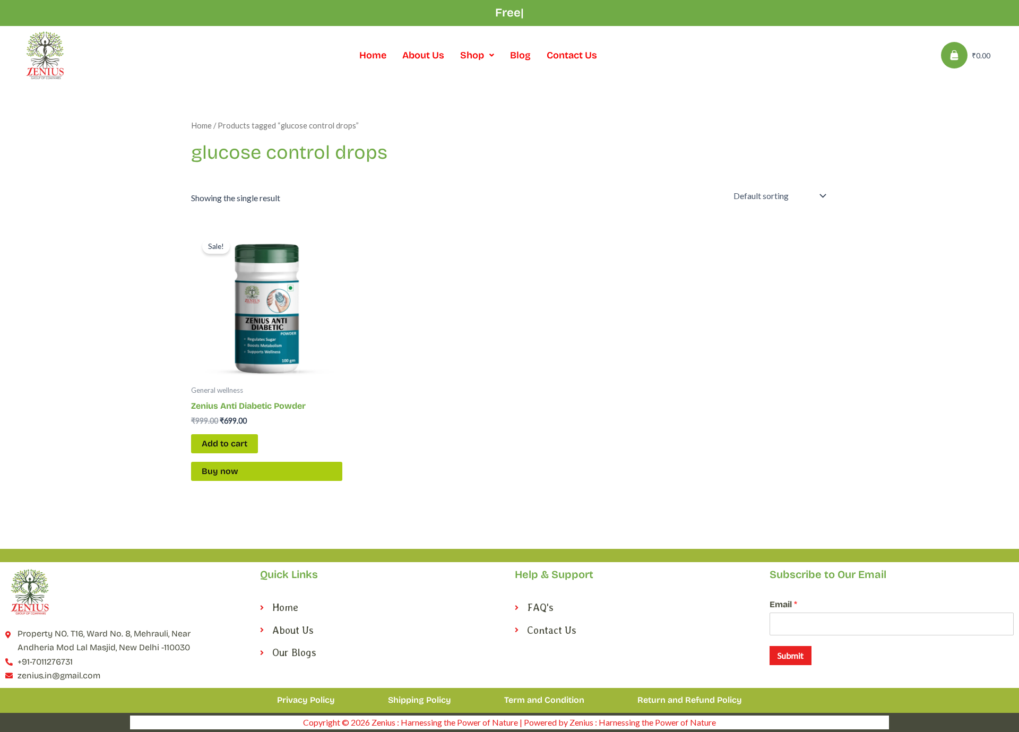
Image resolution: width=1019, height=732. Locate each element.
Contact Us (572, 55)
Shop (472, 55)
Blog (520, 55)
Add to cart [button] (224, 443)
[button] (477, 55)
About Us (423, 55)
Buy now (220, 471)
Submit (791, 655)
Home (372, 55)
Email (783, 604)
